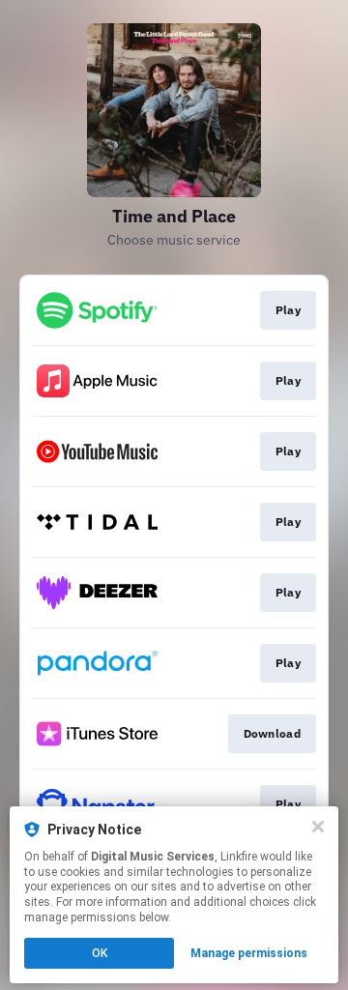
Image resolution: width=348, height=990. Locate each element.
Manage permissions (248, 953)
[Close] (318, 826)
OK (99, 953)
